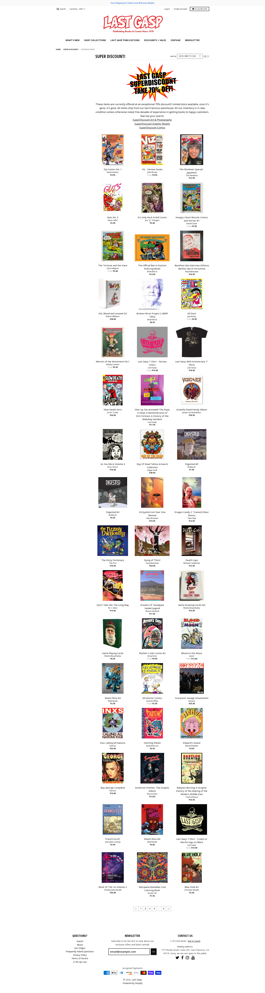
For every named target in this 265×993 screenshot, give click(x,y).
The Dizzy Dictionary (112, 560)
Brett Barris (152, 271)
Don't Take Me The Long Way (113, 604)
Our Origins (79, 948)
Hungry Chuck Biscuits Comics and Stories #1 (192, 219)
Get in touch (194, 941)
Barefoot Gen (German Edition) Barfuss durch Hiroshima (192, 267)
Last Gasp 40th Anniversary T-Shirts (191, 363)
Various (191, 701)
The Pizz (112, 563)
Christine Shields (191, 890)
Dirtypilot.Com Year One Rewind (152, 514)
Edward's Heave (191, 742)
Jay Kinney (191, 316)
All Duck (191, 313)
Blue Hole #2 (192, 886)
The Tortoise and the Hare (112, 265)
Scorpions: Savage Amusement (191, 697)
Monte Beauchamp (191, 608)
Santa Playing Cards (112, 653)
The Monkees (192, 175)
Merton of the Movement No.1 (113, 361)
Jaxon (191, 656)
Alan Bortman (152, 518)
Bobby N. (192, 467)
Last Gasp (152, 367)
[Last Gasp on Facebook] (182, 957)
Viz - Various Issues (152, 169)
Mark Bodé (152, 842)
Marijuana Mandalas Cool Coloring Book (152, 888)
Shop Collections (95, 40)
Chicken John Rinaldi (112, 890)
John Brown (152, 172)
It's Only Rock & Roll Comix (152, 217)
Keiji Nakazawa (191, 271)
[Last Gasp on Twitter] (177, 957)
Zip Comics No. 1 (113, 169)
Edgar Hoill (152, 470)
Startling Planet (152, 742)
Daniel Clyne (191, 223)
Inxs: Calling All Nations (112, 742)
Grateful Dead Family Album (191, 409)
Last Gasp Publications (125, 40)
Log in (167, 9)
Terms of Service (79, 958)
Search (80, 941)
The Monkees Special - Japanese (191, 171)
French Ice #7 (112, 838)
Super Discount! (70, 49)
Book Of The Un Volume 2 (113, 886)
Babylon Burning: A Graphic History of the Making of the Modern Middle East (191, 791)
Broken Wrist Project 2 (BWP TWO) (152, 315)
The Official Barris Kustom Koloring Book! (152, 267)
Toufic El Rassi (191, 797)
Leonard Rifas (152, 701)
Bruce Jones (152, 794)
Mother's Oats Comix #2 (152, 653)
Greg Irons (152, 656)
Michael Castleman (191, 563)
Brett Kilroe (152, 319)
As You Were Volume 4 (113, 464)
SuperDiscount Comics (152, 127)
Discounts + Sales (155, 40)
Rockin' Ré (152, 893)
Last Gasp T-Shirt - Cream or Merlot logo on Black (191, 840)
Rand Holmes (113, 172)
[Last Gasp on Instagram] (187, 957)
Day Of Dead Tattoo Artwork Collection (152, 465)
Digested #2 (112, 512)
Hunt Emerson (152, 745)
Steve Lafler (113, 220)
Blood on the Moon (191, 653)
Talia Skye (191, 518)
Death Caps (192, 560)
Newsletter (192, 40)
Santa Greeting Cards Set (191, 604)
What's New (72, 40)
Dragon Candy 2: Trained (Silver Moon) (192, 514)
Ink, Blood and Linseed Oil (113, 313)
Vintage (176, 40)
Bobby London (112, 364)
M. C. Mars (112, 608)
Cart (201, 9)
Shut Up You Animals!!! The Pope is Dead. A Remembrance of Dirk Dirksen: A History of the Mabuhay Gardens (152, 414)
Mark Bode (113, 701)
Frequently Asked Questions (80, 951)
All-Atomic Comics (152, 697)
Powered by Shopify (132, 983)
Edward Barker (191, 745)
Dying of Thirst (152, 560)
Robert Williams (113, 316)
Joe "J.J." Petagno (152, 220)
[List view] (208, 56)
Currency (73, 9)
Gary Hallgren (113, 268)
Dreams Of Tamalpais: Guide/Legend (152, 606)
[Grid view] (205, 56)
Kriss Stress (113, 467)
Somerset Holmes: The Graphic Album (152, 789)
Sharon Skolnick (152, 611)
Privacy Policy (80, 955)
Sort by (173, 56)
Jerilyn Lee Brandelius (191, 412)
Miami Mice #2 (113, 697)
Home (58, 49)
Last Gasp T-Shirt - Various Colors (152, 363)
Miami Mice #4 (152, 838)
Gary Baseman (152, 563)
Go (153, 951)
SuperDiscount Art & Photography (152, 120)
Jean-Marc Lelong (112, 842)
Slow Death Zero (113, 409)
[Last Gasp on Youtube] (193, 957)
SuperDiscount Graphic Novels (152, 123)
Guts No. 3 (112, 217)
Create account (180, 9)
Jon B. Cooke (112, 412)
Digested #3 (191, 464)
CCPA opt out (80, 961)
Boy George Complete (113, 787)
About (80, 944)
